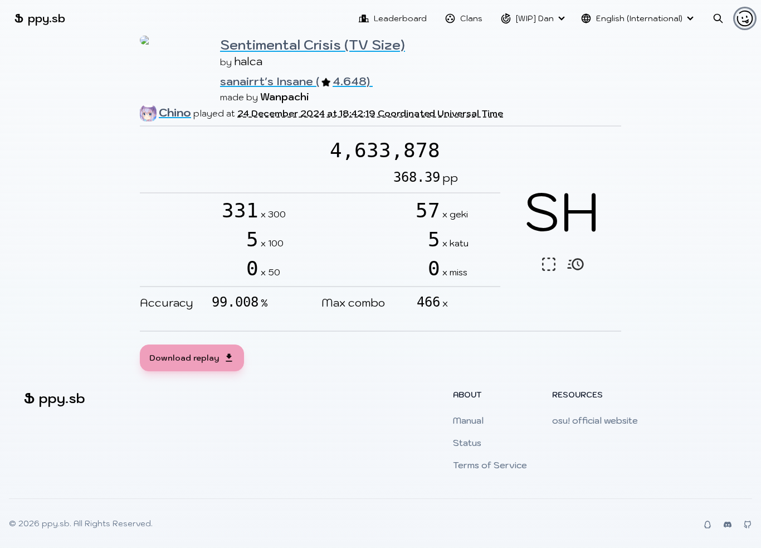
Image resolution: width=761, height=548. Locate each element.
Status (467, 442)
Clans (471, 18)
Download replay (184, 358)
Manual (468, 420)
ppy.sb (39, 18)
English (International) (639, 18)
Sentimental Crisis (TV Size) (312, 45)
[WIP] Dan (535, 18)
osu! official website (595, 420)
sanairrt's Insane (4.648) (296, 81)
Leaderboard (400, 18)
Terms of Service (490, 465)
